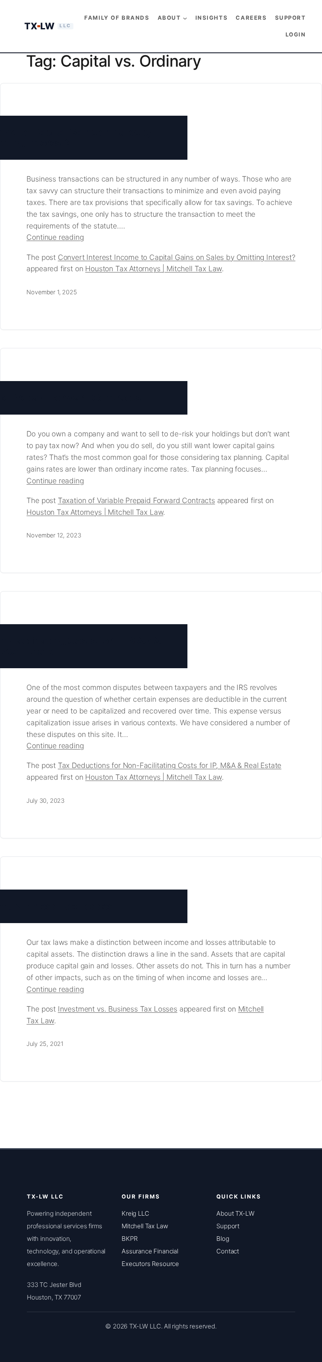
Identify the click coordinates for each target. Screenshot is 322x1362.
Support (227, 1226)
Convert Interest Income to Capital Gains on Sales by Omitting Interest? (177, 257)
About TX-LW (235, 1213)
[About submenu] (185, 18)
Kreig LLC (135, 1213)
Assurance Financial (150, 1251)
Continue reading (69, 237)
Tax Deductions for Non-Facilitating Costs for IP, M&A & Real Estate (169, 765)
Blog (222, 1239)
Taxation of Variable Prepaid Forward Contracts (136, 500)
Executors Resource (150, 1264)
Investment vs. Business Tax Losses (117, 1008)
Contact (227, 1251)
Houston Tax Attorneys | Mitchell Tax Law (153, 268)
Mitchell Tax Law (145, 1226)
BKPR (129, 1239)
